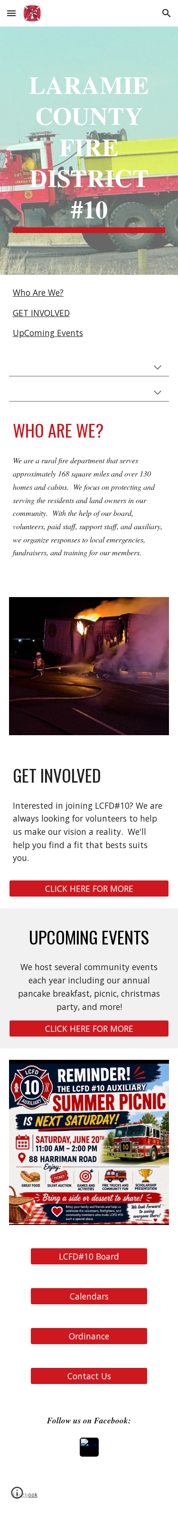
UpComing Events (48, 332)
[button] (11, 13)
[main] (89, 151)
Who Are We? (38, 292)
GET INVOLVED (41, 312)
